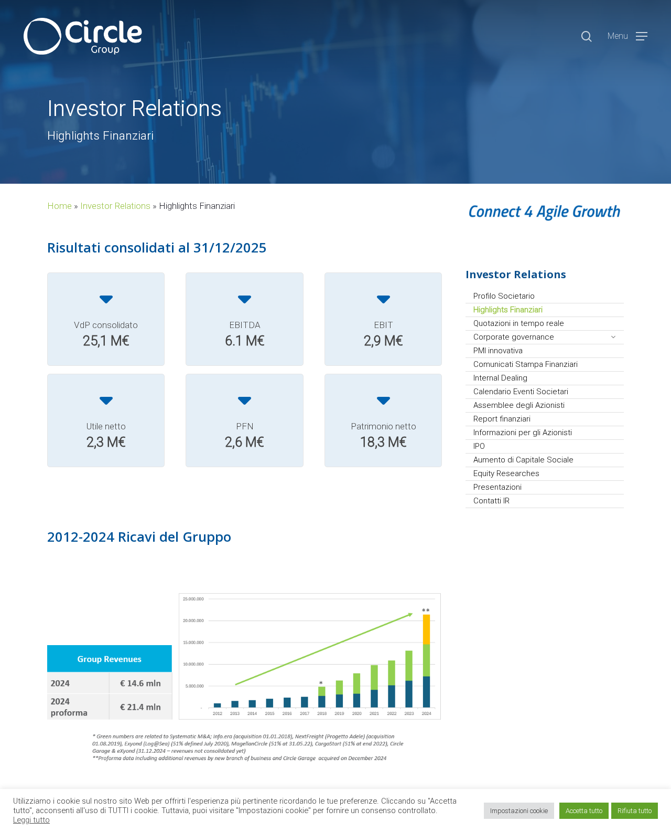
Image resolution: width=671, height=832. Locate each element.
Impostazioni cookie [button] (519, 811)
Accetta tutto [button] (584, 811)
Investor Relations (115, 206)
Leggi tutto (31, 820)
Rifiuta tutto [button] (635, 811)
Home (59, 206)
